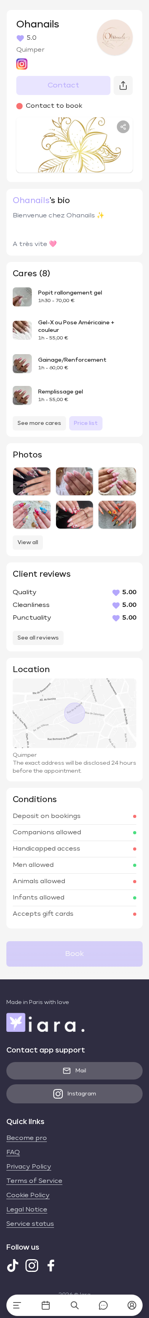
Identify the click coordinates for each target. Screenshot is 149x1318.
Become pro (26, 1138)
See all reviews (38, 638)
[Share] (123, 126)
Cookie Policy (28, 1195)
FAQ (13, 1152)
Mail (80, 1071)
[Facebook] (51, 1265)
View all (27, 542)
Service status (30, 1224)
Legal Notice (26, 1210)
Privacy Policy (28, 1167)
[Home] (17, 1305)
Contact (63, 85)
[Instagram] (31, 1265)
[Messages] (103, 1305)
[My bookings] (46, 1305)
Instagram (82, 1094)
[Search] (75, 1305)
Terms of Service (34, 1181)
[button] (132, 1305)
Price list (86, 423)
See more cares (39, 423)
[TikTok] (12, 1265)
